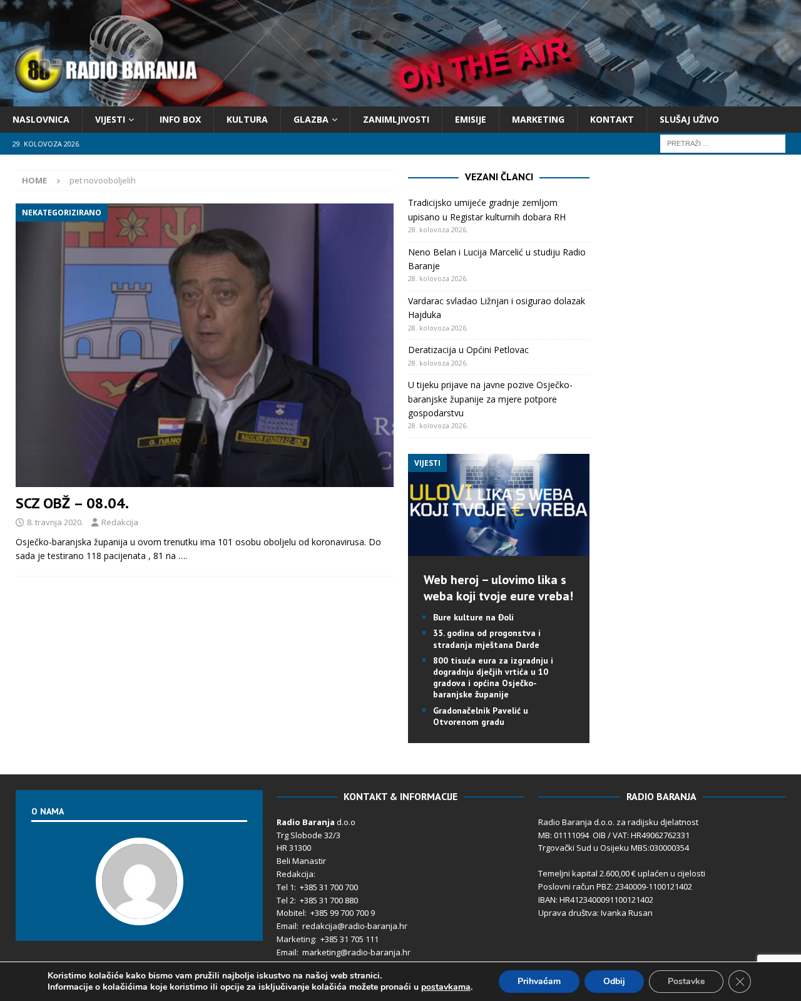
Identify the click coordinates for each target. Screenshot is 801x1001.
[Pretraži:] (722, 143)
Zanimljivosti (396, 119)
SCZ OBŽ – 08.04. (72, 503)
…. (182, 556)
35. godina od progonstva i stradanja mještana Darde (487, 638)
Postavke (686, 981)
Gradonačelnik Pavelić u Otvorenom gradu (480, 716)
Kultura (247, 119)
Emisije (470, 119)
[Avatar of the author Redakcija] (139, 912)
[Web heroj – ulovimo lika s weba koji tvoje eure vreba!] (498, 549)
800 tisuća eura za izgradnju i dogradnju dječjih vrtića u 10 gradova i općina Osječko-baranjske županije (493, 678)
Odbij (614, 981)
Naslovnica (41, 119)
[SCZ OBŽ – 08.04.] (205, 345)
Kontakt (612, 119)
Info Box (180, 119)
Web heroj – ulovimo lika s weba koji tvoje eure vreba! (498, 588)
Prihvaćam (539, 981)
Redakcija (119, 522)
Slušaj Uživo (689, 119)
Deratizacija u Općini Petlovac (468, 350)
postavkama (446, 987)
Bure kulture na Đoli (473, 617)
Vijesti (110, 119)
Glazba (311, 119)
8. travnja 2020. (55, 522)
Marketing (538, 119)
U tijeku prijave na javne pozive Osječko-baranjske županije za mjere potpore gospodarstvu (490, 399)
